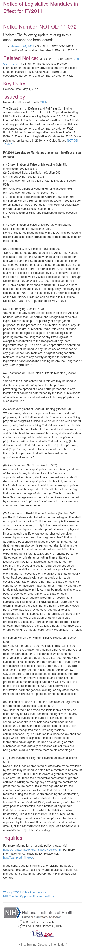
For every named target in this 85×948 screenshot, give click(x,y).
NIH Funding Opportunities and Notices (28, 896)
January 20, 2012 (22, 46)
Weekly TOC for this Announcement (26, 892)
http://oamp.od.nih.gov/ (18, 857)
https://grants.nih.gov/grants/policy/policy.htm (32, 849)
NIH (43, 102)
